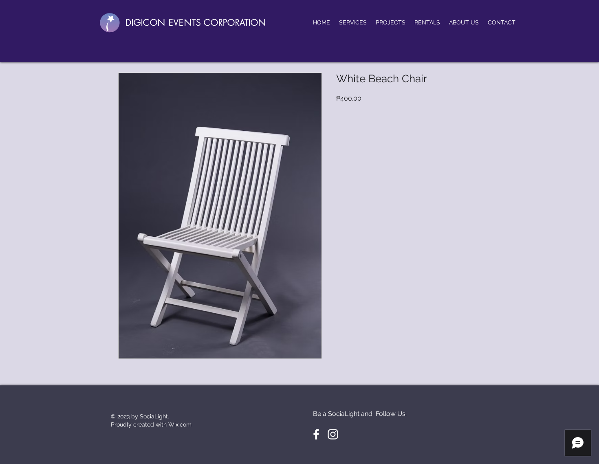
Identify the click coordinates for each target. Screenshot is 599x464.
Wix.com (180, 424)
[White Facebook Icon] (316, 434)
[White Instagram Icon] (333, 434)
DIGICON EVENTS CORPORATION (196, 22)
